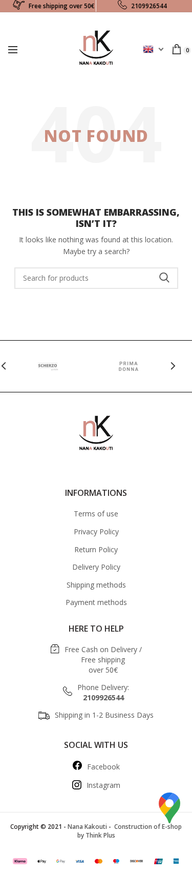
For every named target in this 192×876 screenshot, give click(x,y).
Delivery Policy (96, 567)
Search (164, 278)
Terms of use (96, 513)
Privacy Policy (96, 531)
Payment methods (96, 602)
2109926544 (149, 6)
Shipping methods (96, 585)
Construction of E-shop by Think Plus (129, 831)
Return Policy (96, 549)
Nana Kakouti (87, 826)
